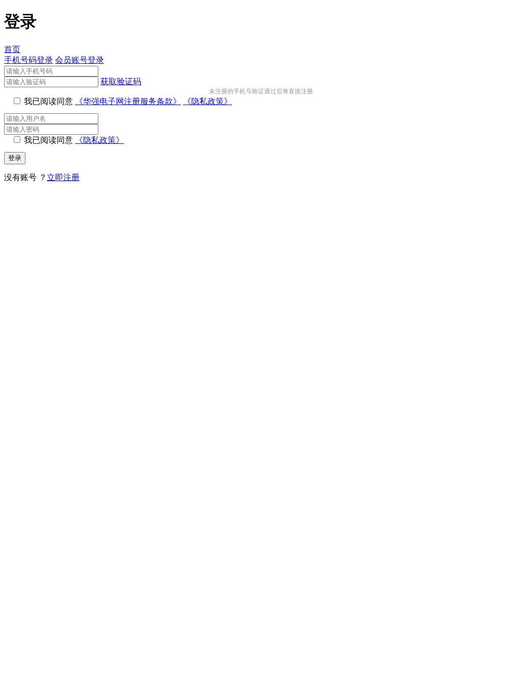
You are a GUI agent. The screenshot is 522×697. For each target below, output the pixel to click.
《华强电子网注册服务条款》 (128, 101)
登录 (14, 158)
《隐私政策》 (207, 101)
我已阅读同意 (48, 101)
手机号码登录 (28, 60)
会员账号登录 (79, 60)
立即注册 (63, 177)
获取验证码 (120, 81)
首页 (12, 49)
